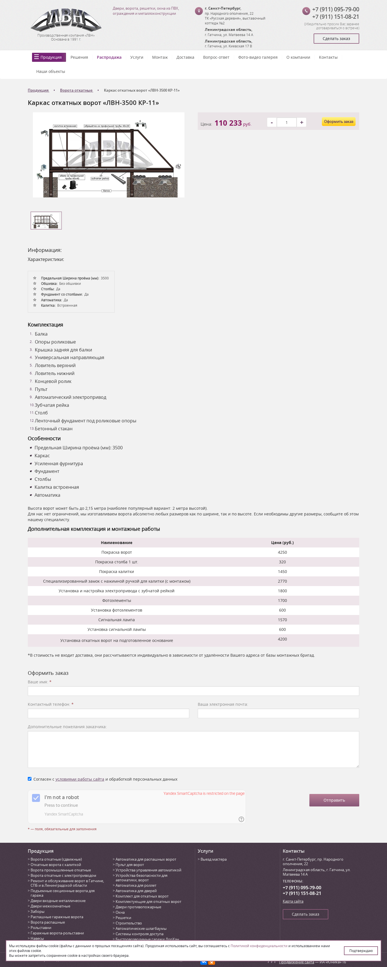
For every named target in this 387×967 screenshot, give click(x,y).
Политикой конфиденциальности (259, 945)
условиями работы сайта (80, 779)
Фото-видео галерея (258, 57)
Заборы (37, 911)
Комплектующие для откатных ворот (148, 901)
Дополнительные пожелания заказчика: (67, 726)
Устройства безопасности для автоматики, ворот (141, 877)
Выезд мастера (214, 859)
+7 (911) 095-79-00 (335, 9)
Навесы (37, 938)
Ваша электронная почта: (223, 704)
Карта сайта (293, 901)
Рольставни (41, 927)
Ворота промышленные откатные (61, 870)
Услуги (136, 57)
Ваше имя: (40, 681)
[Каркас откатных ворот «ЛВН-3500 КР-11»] (108, 154)
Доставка (185, 57)
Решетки (123, 917)
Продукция (51, 57)
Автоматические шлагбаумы (141, 928)
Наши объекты (50, 71)
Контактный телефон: (51, 704)
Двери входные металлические (58, 900)
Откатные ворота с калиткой (56, 864)
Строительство (129, 923)
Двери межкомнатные (50, 906)
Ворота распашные (48, 922)
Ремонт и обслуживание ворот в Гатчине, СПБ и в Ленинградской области (67, 883)
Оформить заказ (338, 121)
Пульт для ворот (130, 864)
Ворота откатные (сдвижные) (56, 859)
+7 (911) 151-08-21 (335, 16)
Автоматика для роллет (136, 885)
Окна (120, 912)
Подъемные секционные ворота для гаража (63, 893)
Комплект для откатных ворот (142, 896)
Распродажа (109, 57)
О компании (298, 57)
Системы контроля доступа (139, 933)
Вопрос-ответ (216, 57)
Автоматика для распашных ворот (146, 859)
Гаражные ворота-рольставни (57, 933)
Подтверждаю (361, 950)
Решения (79, 57)
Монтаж (160, 57)
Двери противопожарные (138, 906)
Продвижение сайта (296, 961)
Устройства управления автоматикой (148, 870)
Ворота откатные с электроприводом (63, 875)
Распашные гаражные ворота (57, 916)
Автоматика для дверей (136, 890)
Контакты (328, 57)
